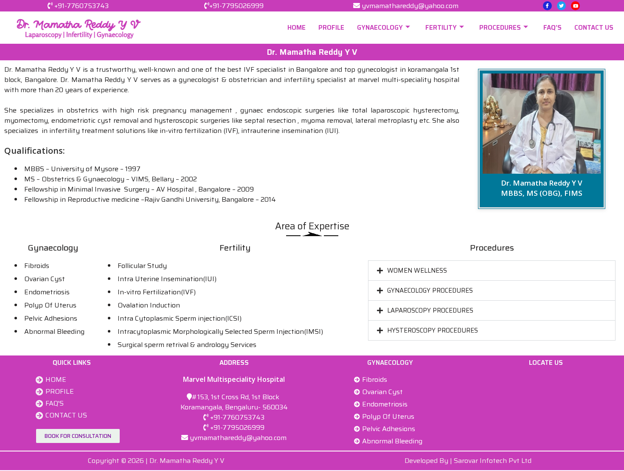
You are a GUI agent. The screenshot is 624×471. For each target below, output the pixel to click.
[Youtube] (575, 5)
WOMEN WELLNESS (417, 270)
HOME (296, 28)
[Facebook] (547, 5)
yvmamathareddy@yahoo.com (410, 5)
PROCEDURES (500, 28)
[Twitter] (561, 5)
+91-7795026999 (236, 5)
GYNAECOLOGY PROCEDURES (430, 290)
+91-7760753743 (81, 5)
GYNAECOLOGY (380, 28)
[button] (491, 270)
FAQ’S (552, 28)
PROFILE (331, 28)
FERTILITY (441, 28)
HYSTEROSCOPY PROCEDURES (432, 330)
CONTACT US (593, 28)
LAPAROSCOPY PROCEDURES (430, 310)
